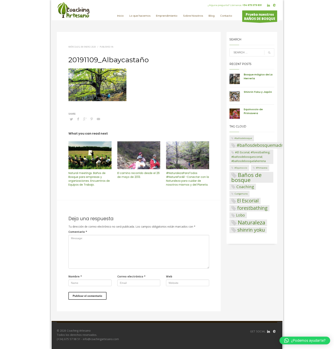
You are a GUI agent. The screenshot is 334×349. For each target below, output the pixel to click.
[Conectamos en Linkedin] (268, 331)
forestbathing (252, 208)
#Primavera (261, 167)
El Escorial (248, 201)
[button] (304, 340)
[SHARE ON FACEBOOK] (78, 119)
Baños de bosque (246, 177)
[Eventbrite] (274, 5)
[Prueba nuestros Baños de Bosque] (274, 331)
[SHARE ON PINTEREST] (92, 119)
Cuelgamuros (241, 193)
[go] (269, 53)
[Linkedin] (268, 5)
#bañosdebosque (243, 138)
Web (169, 276)
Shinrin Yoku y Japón (258, 92)
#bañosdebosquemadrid (262, 145)
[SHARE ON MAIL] (98, 119)
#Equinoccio (240, 167)
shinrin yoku (251, 230)
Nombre (75, 276)
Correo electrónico (131, 276)
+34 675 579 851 (252, 5)
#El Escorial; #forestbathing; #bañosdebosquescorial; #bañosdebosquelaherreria (250, 156)
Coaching (245, 186)
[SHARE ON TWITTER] (71, 119)
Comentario (77, 232)
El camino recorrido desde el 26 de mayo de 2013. (138, 175)
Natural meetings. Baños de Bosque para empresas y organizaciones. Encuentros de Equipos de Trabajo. (89, 179)
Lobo (240, 215)
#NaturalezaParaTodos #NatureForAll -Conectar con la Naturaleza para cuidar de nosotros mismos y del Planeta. (187, 179)
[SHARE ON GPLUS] (85, 119)
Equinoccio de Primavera (253, 111)
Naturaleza (251, 222)
